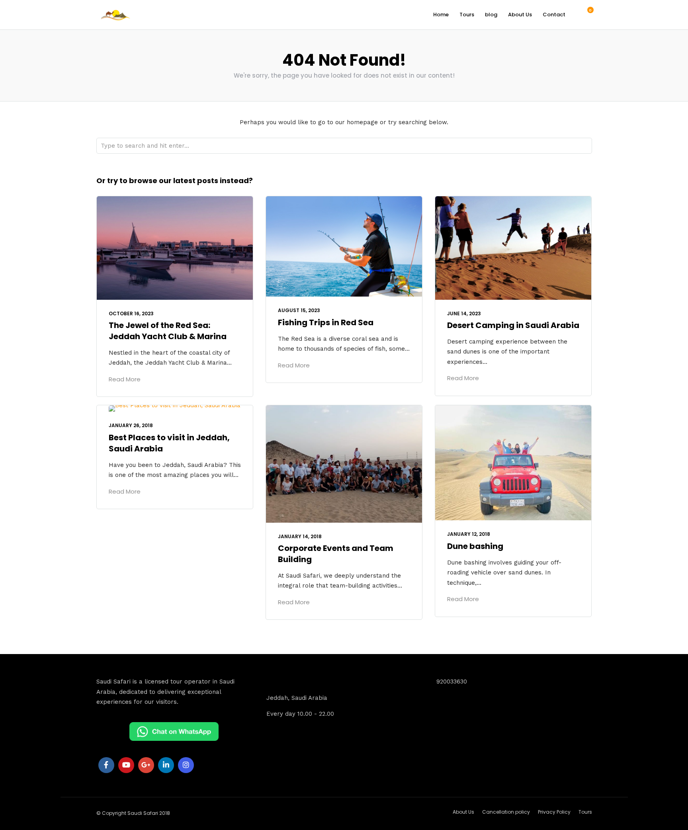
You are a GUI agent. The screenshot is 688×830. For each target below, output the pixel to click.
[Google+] (146, 765)
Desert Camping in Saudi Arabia (513, 325)
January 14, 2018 (300, 536)
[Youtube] (126, 765)
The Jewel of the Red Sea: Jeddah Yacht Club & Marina (168, 331)
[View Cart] (586, 14)
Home (441, 14)
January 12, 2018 (468, 534)
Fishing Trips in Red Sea (325, 322)
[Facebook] (106, 765)
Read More (125, 379)
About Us (520, 14)
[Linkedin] (166, 765)
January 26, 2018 (131, 425)
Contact (554, 14)
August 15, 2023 (299, 310)
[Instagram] (186, 765)
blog (491, 14)
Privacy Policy (554, 812)
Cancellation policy (506, 812)
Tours (466, 14)
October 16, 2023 (131, 313)
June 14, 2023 (464, 313)
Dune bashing (475, 546)
